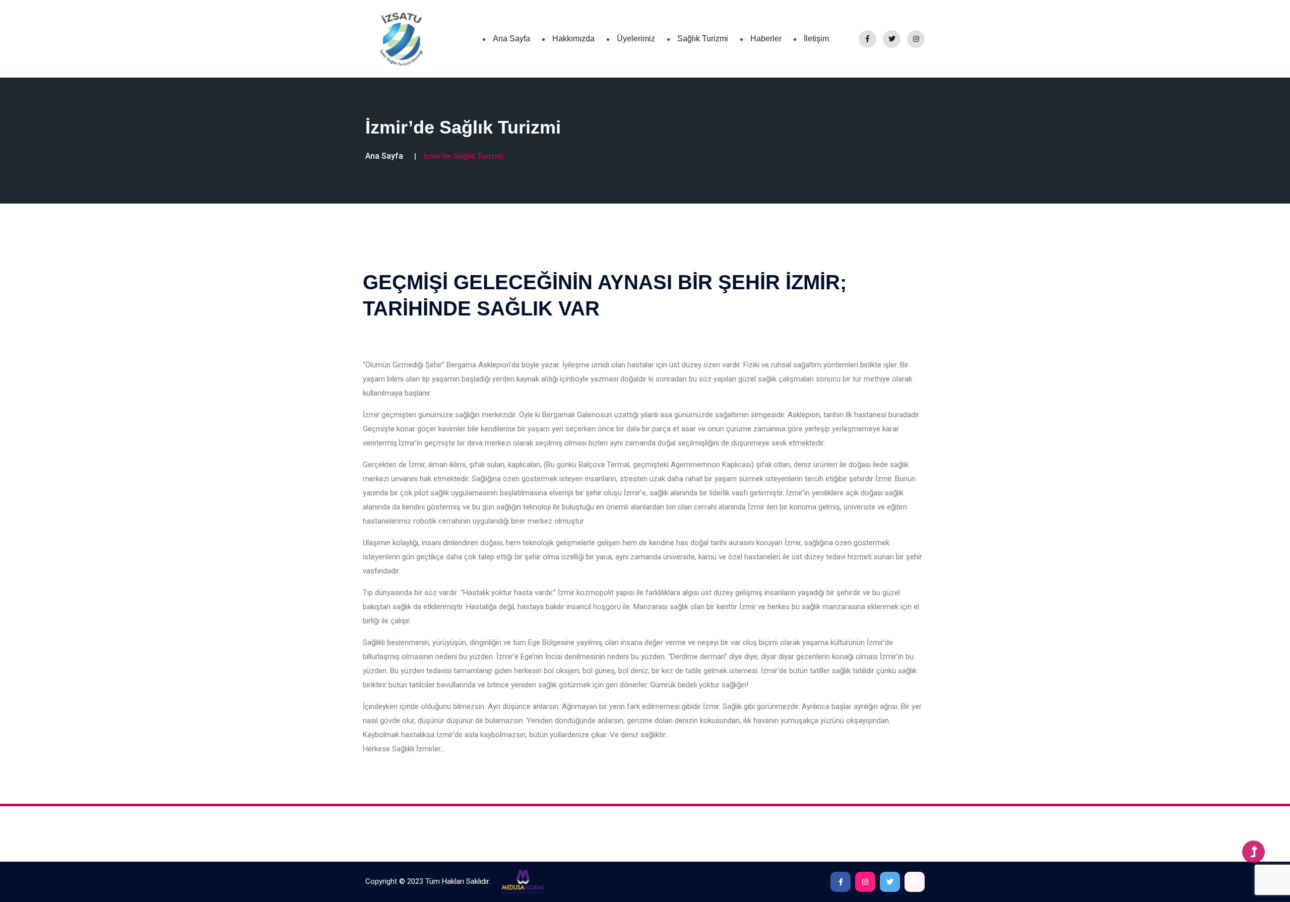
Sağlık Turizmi (702, 38)
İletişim (816, 38)
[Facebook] (867, 39)
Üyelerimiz (636, 38)
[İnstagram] (916, 39)
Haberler (766, 38)
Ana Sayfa (511, 38)
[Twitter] (891, 39)
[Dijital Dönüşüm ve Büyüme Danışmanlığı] (523, 881)
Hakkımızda (573, 38)
